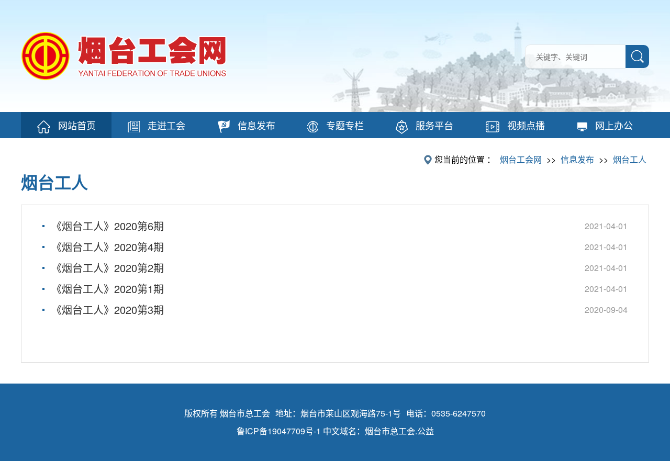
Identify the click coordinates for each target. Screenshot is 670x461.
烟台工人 (629, 159)
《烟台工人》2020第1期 (107, 288)
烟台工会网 (521, 159)
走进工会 (166, 125)
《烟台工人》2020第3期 (107, 309)
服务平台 (434, 125)
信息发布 (256, 125)
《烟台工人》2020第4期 (107, 246)
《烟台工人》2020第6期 (107, 225)
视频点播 (526, 125)
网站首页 (77, 125)
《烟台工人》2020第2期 (107, 267)
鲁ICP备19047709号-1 (279, 431)
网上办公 (614, 125)
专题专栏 (345, 125)
